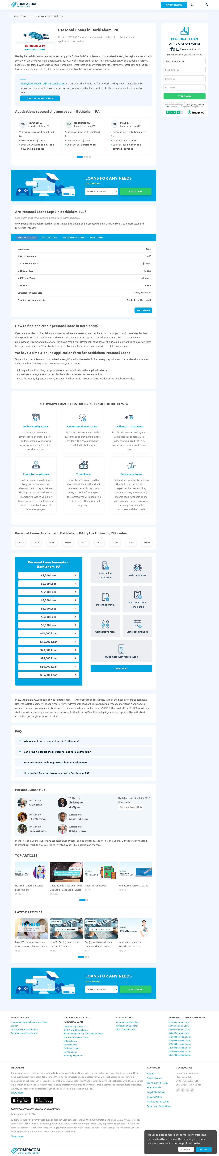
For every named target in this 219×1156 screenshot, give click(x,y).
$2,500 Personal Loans (179, 1022)
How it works (154, 1087)
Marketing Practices (158, 1101)
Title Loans (96, 237)
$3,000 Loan (49, 600)
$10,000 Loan (48, 633)
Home (16, 16)
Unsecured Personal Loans (133, 885)
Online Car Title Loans (129, 426)
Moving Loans (70, 1051)
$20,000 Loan (48, 650)
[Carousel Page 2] (85, 157)
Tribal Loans (83, 474)
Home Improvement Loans (75, 1037)
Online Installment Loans (82, 426)
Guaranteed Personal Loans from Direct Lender (29, 1024)
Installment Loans (74, 237)
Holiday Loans (70, 1041)
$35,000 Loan (48, 675)
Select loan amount (101, 191)
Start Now (184, 96)
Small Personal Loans (96, 885)
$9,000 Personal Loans (179, 1033)
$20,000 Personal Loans (179, 1044)
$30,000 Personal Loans (179, 1051)
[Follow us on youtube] (192, 1090)
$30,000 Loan (48, 666)
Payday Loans (50, 237)
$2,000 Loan (49, 583)
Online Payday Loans (35, 426)
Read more (186, 1149)
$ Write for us (154, 1078)
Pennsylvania (44, 16)
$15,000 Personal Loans (179, 1040)
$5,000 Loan (49, 608)
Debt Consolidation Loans (75, 1030)
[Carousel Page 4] (90, 157)
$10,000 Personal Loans (179, 1036)
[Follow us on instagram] (178, 1090)
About (150, 1073)
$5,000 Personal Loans (179, 1025)
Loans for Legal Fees (73, 1026)
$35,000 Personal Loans (179, 1054)
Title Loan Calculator (126, 1029)
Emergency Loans (131, 474)
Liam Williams (37, 831)
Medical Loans (70, 1044)
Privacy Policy (192, 104)
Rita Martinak (37, 819)
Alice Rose (35, 805)
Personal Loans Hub (131, 807)
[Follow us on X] (187, 1090)
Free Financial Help (157, 1082)
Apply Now (121, 668)
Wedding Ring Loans (73, 1055)
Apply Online (174, 4)
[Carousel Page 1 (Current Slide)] (80, 157)
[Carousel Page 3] (87, 157)
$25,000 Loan (48, 658)
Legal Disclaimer (156, 1092)
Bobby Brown (77, 831)
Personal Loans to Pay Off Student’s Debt (82, 1033)
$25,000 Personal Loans (179, 1047)
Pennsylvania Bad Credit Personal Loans (42, 83)
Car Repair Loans (71, 1048)
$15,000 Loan (48, 641)
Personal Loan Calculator (128, 1022)
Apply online (143, 310)
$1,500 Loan (49, 575)
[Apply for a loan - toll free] (192, 5)
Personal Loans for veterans (24, 1033)
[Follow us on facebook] (183, 1090)
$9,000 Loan (49, 625)
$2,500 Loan (49, 592)
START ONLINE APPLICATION (40, 98)
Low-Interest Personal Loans (24, 1029)
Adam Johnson (78, 819)
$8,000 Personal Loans (179, 1029)
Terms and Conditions (159, 1106)
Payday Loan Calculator (127, 1025)
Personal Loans (28, 16)
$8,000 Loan (49, 617)
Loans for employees (36, 474)
